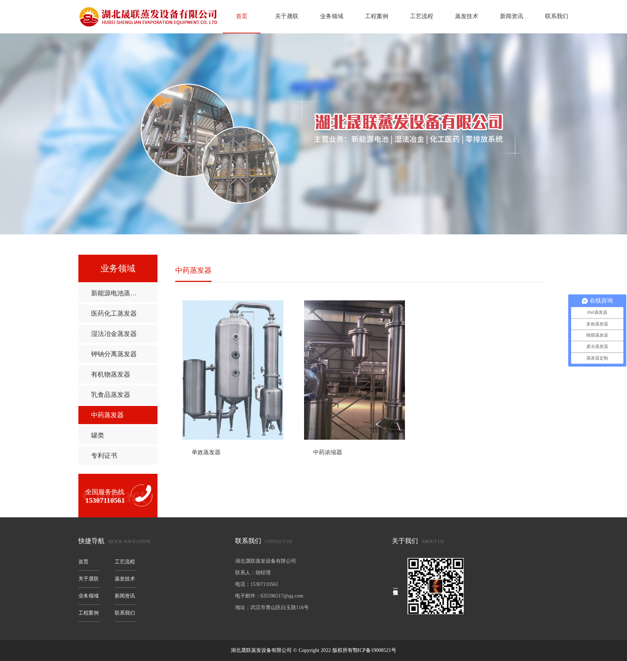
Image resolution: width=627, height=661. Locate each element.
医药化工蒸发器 (114, 313)
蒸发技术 (466, 16)
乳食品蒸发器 (110, 394)
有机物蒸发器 (110, 374)
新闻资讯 (511, 16)
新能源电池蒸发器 (117, 293)
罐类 (97, 435)
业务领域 (331, 16)
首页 (241, 16)
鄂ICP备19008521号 (374, 650)
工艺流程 (421, 16)
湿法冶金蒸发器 (114, 333)
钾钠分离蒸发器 (114, 354)
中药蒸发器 (107, 415)
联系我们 (556, 16)
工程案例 (376, 16)
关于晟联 (286, 16)
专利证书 (104, 455)
